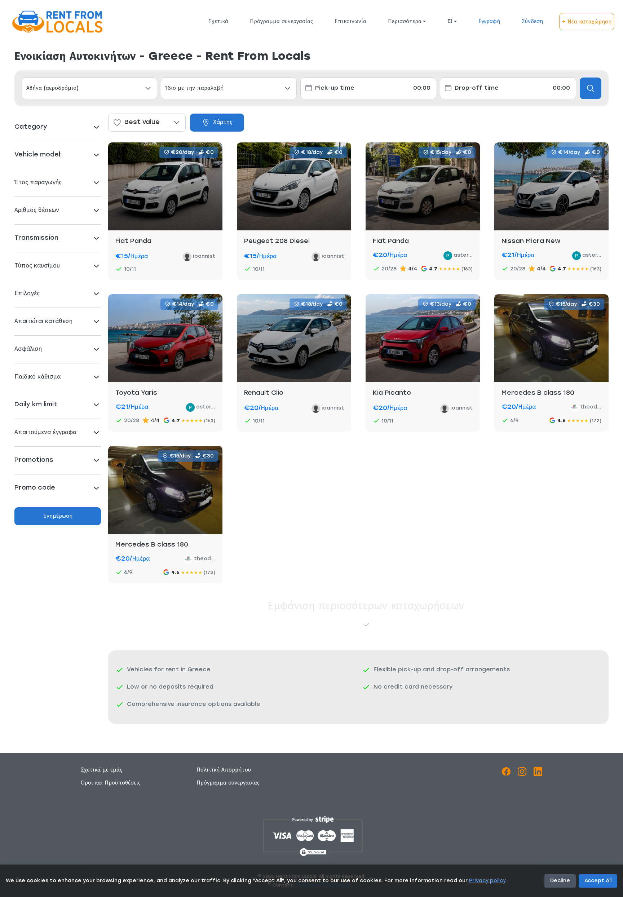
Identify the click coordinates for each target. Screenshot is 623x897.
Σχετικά (218, 22)
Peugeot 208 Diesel (277, 241)
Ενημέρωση (57, 516)
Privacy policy (487, 881)
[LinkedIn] (538, 773)
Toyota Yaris (136, 393)
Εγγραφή (489, 22)
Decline (560, 881)
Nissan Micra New (531, 241)
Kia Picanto (392, 393)
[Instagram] (522, 773)
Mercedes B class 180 (538, 393)
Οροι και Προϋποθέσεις (111, 783)
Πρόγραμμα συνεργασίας (281, 22)
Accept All (597, 881)
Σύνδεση (532, 22)
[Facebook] (506, 773)
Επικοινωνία (350, 22)
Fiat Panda (133, 241)
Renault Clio (263, 393)
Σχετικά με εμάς (101, 770)
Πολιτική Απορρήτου (223, 770)
